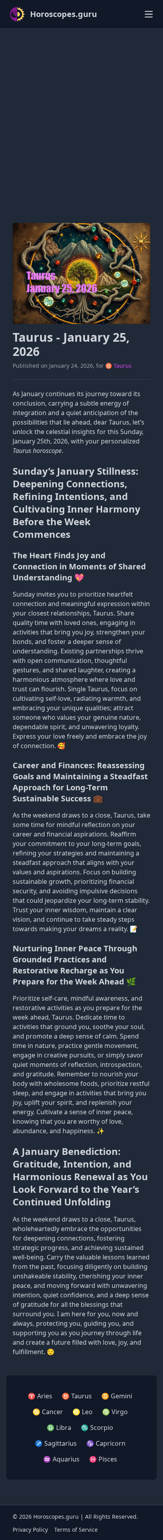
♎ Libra (59, 1427)
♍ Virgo (115, 1411)
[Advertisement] (81, 116)
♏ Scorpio (97, 1427)
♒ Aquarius (61, 1459)
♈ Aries (40, 1396)
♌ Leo (82, 1411)
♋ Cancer (47, 1411)
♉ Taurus (118, 365)
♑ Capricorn (105, 1443)
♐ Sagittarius (56, 1443)
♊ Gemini (116, 1396)
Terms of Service (76, 1529)
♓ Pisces (103, 1459)
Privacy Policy (30, 1529)
